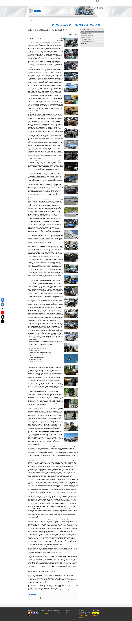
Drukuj (76, 34)
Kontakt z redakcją (57, 612)
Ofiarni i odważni (84, 45)
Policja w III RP (43, 20)
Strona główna (31, 20)
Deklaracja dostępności (70, 612)
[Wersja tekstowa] (97, 8)
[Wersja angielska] (100, 8)
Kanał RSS (29, 613)
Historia (37, 20)
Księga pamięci (83, 43)
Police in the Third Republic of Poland (87, 35)
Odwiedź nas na (32, 613)
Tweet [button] (39, 598)
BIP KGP (46, 613)
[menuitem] (32, 15)
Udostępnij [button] (33, 598)
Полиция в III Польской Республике (87, 39)
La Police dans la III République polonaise (57, 20)
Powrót (70, 34)
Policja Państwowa (84, 29)
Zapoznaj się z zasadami (83, 615)
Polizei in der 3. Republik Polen (86, 37)
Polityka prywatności (83, 617)
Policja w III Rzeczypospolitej (86, 33)
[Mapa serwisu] (95, 8)
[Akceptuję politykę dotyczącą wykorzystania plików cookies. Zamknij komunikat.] (97, 1)
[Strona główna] (93, 8)
